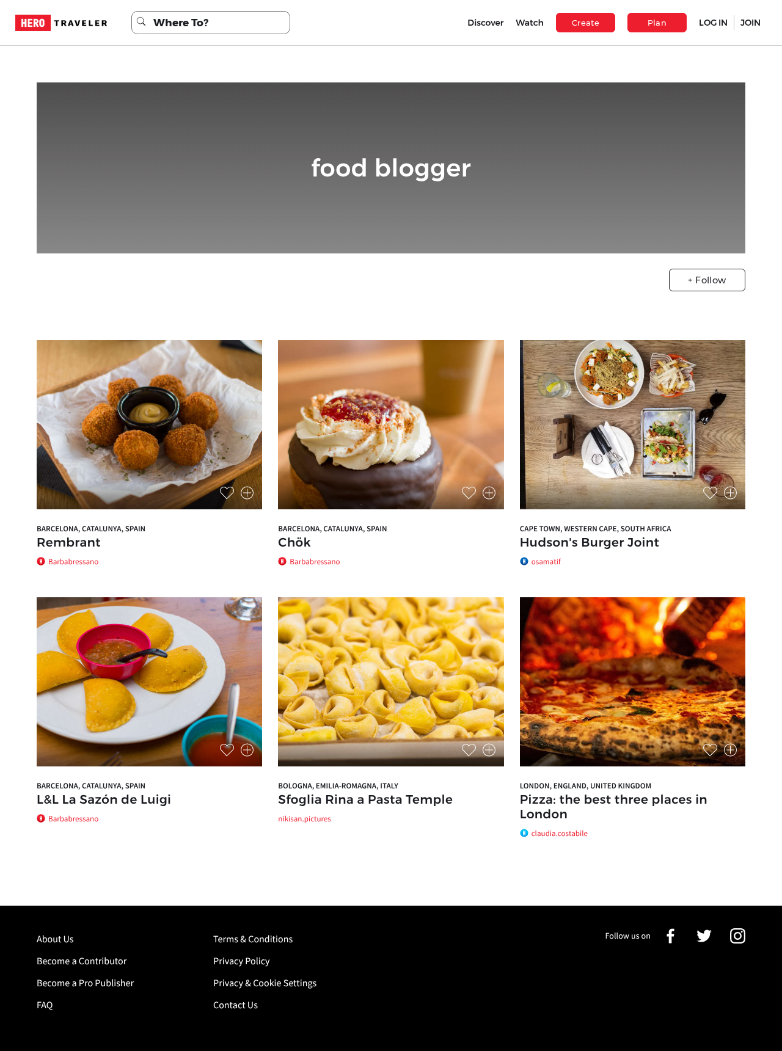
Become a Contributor (81, 961)
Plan (657, 22)
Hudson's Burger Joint (590, 543)
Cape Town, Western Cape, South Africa (595, 528)
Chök (294, 543)
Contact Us (235, 1005)
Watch (530, 22)
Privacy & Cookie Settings (264, 983)
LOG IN (713, 22)
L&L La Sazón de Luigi (104, 800)
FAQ (45, 1005)
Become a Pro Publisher (85, 983)
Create (585, 22)
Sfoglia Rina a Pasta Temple (365, 800)
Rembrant (69, 543)
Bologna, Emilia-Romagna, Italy (338, 785)
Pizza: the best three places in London (613, 807)
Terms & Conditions (253, 939)
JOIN (750, 22)
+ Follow (707, 280)
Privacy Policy (241, 961)
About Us (55, 939)
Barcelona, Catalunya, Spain (91, 528)
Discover (485, 22)
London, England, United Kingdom (586, 785)
